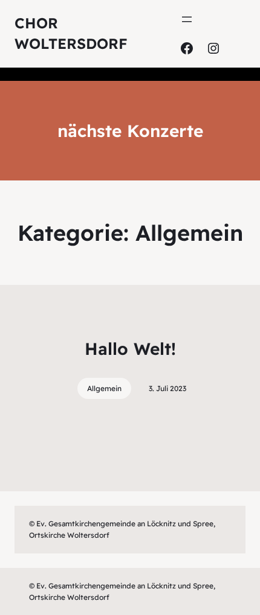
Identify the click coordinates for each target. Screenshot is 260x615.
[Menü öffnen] (187, 19)
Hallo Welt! (130, 348)
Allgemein (104, 388)
